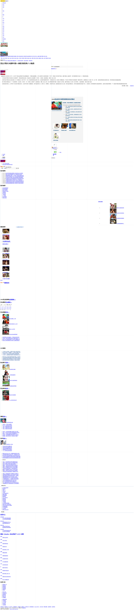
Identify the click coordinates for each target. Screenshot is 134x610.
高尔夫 (49, 58)
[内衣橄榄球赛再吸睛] (113, 218)
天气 (3, 561)
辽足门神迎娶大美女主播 (6, 241)
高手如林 (4, 499)
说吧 (8, 579)
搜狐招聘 (15, 606)
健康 (5, 561)
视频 (3, 26)
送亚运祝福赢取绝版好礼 (7, 448)
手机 (5, 567)
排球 (6, 530)
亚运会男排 (26, 60)
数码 (3, 567)
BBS (1, 569)
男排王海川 (5, 197)
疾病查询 (4, 594)
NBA (4, 518)
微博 (40, 56)
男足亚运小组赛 (5, 191)
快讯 (6, 56)
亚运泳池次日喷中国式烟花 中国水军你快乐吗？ (11, 455)
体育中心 (2, 514)
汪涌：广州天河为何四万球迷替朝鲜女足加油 (11, 432)
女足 (4, 58)
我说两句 (4, 570)
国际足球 (2, 525)
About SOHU (36, 606)
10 (5, 306)
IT (0, 566)
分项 (19, 56)
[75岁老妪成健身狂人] (113, 223)
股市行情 (4, 591)
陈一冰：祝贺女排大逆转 (7, 425)
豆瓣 (3, 155)
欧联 (8, 527)
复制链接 (2, 161)
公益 (5, 537)
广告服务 (19, 606)
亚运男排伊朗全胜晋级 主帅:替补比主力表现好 (14, 173)
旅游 (1, 560)
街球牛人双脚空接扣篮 (15, 340)
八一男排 (4, 195)
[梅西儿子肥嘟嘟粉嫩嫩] (6, 251)
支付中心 (11, 606)
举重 (32, 58)
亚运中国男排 (5, 190)
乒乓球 (20, 58)
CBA (3, 519)
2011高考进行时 (5, 493)
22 (2, 308)
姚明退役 (4, 496)
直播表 (9, 518)
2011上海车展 (5, 497)
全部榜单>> (12, 299)
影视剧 (6, 552)
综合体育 (2, 529)
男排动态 (30, 60)
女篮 (8, 58)
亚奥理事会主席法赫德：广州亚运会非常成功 (11, 337)
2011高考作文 (5, 507)
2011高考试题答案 (6, 503)
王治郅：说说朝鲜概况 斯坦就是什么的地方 (11, 434)
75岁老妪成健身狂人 (120, 223)
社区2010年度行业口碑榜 (7, 505)
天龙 (1, 575)
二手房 (7, 549)
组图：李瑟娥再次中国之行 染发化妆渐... (10, 469)
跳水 (17, 58)
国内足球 (2, 521)
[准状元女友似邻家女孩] (6, 264)
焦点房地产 (13, 534)
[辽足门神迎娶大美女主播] (6, 239)
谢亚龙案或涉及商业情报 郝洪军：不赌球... (11, 475)
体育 (1, 539)
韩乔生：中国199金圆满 (7, 424)
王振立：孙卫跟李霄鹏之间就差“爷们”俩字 (10, 431)
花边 (46, 56)
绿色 (7, 564)
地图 (6, 579)
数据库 (6, 522)
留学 (5, 558)
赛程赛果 (12, 56)
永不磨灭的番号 (5, 487)
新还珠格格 (5, 495)
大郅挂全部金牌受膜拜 (13, 334)
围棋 (47, 58)
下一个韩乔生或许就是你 (7, 450)
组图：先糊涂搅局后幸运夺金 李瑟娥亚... (10, 466)
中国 (17, 56)
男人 (7, 567)
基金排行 (4, 585)
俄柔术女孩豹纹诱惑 (120, 207)
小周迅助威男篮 (12, 374)
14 (0, 307)
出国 (3, 558)
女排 (11, 58)
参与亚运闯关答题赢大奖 (7, 446)
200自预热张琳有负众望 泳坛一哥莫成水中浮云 (11, 454)
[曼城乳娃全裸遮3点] (6, 241)
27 (10, 308)
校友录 (7, 570)
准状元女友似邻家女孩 (6, 266)
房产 (3, 20)
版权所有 (24, 607)
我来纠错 (132, 85)
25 (7, 308)
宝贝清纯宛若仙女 (56, 130)
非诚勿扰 (4, 500)
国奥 (5, 523)
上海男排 (4, 194)
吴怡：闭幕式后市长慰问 (7, 428)
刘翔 (7, 531)
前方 (23, 56)
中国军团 (62, 99)
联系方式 (27, 606)
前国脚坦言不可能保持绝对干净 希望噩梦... (11, 483)
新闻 (3, 4)
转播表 (15, 56)
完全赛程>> (8, 302)
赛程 (66, 99)
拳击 (42, 58)
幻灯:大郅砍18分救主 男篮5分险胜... (9, 463)
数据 (10, 527)
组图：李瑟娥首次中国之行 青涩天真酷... (10, 467)
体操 (28, 58)
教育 (1, 557)
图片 (30, 56)
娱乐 (3, 10)
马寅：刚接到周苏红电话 (7, 426)
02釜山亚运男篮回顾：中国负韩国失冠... (10, 468)
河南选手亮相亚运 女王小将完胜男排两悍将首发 (15, 176)
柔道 (37, 58)
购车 (3, 549)
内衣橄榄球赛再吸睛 (120, 218)
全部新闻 (49, 606)
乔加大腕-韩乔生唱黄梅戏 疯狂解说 (57, 110)
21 (0, 308)
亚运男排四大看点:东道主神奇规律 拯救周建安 (14, 177)
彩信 (10, 576)
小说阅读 (4, 604)
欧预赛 (4, 527)
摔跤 (35, 58)
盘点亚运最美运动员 (72, 130)
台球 (45, 58)
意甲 (5, 526)
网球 (26, 58)
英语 (7, 558)
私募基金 (4, 498)
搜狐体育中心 (53, 68)
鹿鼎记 (4, 576)
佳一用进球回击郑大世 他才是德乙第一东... (11, 482)
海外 (9, 526)
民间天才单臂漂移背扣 (7, 340)
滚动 (4, 56)
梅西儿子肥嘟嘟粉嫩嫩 (6, 253)
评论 (34, 56)
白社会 (4, 158)
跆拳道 (40, 58)
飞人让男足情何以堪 (13, 400)
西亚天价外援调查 (12, 394)
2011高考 (4, 508)
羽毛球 (23, 58)
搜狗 (22, 534)
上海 (7, 573)
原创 (5, 564)
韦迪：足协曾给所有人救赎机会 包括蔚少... (11, 473)
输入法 (4, 579)
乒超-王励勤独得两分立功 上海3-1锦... (10, 480)
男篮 (6, 58)
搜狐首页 (4, 2)
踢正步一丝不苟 (12, 329)
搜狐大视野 (5, 494)
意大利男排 (5, 196)
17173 (18, 534)
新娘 (5, 555)
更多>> (1, 280)
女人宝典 (4, 602)
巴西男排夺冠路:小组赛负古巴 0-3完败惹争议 (14, 179)
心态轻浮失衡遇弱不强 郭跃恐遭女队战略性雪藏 (11, 456)
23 (4, 308)
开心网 (4, 154)
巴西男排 (4, 192)
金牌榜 (9, 56)
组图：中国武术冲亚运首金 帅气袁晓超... (10, 470)
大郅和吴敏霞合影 (9, 422)
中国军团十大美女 (9, 444)
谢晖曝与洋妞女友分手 (6, 234)
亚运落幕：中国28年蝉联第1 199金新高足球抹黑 (72, 102)
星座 (7, 555)
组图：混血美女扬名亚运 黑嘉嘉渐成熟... (10, 462)
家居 (3, 22)
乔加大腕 (27, 56)
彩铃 (8, 576)
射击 (30, 58)
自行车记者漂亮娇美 (13, 380)
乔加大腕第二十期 (12, 318)
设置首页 (2, 606)
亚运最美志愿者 (12, 369)
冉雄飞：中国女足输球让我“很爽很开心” (10, 433)
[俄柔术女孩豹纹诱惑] (113, 207)
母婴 (3, 555)
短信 (6, 576)
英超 (3, 526)
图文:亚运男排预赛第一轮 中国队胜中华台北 (14, 174)
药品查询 (4, 587)
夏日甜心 (4, 488)
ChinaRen (6, 534)
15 (2, 307)
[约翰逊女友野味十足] (6, 258)
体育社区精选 (100, 201)
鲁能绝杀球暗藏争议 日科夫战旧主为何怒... (11, 474)
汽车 (3, 18)
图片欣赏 (4, 595)
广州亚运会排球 (20, 60)
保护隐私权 (31, 606)
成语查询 (4, 588)
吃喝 (7, 561)
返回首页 (2, 56)
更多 (60, 152)
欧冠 (6, 527)
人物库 (38, 56)
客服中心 (23, 606)
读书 (3, 564)
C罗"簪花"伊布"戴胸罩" (6, 278)
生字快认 (4, 603)
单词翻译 (4, 597)
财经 (3, 14)
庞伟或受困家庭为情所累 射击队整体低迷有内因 (11, 457)
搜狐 (1, 534)
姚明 (7, 519)
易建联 (9, 519)
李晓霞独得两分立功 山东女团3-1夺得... (10, 476)
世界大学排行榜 (5, 509)
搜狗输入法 (5, 584)
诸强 (21, 56)
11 (7, 306)
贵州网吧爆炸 (5, 506)
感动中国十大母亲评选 (7, 504)
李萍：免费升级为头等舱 (7, 427)
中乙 (10, 522)
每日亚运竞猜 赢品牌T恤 (7, 447)
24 (5, 308)
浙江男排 (4, 193)
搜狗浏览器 (5, 599)
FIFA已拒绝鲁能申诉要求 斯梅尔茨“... (10, 481)
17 (5, 307)
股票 (3, 543)
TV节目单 (4, 601)
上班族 (4, 492)
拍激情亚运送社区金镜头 (7, 449)
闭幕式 (73, 99)
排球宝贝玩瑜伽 (55, 140)
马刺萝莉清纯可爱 (5, 272)
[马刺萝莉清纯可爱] (6, 270)
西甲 (7, 526)
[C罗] (6, 276)
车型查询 (4, 600)
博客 (42, 56)
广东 (9, 573)
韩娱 (3, 546)
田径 (13, 58)
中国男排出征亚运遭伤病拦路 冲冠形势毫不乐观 (15, 178)
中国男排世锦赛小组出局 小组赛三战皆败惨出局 (15, 180)
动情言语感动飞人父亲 (13, 323)
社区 (44, 56)
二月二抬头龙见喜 (6, 163)
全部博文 (53, 606)
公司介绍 (41, 606)
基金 (7, 543)
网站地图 (45, 606)
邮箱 (5, 573)
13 (10, 306)
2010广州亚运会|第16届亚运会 (10, 60)
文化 (1, 563)
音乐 (5, 546)
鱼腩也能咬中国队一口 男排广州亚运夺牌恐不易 (15, 175)
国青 (7, 523)
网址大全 (4, 596)
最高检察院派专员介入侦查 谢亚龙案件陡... (11, 477)
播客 (3, 28)
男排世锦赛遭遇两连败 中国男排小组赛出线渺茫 (15, 183)
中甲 (8, 522)
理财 (5, 543)
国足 (3, 523)
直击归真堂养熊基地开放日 (8, 164)
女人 (3, 24)
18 (7, 307)
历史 (36, 56)
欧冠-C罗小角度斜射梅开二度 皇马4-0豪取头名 (11, 339)
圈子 (3, 573)
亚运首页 (57, 99)
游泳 (15, 58)
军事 (3, 537)
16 (4, 307)
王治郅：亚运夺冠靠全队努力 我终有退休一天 (11, 338)
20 (10, 307)
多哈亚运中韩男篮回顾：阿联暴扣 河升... (10, 471)
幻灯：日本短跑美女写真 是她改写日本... (10, 461)
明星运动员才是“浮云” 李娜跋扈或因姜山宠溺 (11, 453)
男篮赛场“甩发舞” (64, 130)
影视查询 (4, 586)
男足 (2, 58)
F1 (3, 531)
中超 (3, 522)
